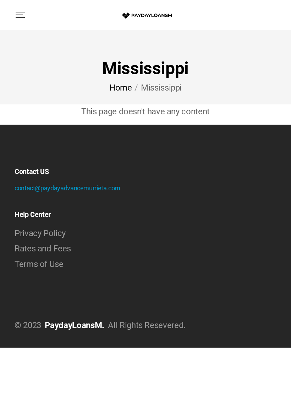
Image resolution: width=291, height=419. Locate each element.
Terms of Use (39, 264)
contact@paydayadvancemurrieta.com (67, 188)
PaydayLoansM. (74, 325)
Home (120, 88)
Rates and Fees (43, 249)
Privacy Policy (40, 233)
